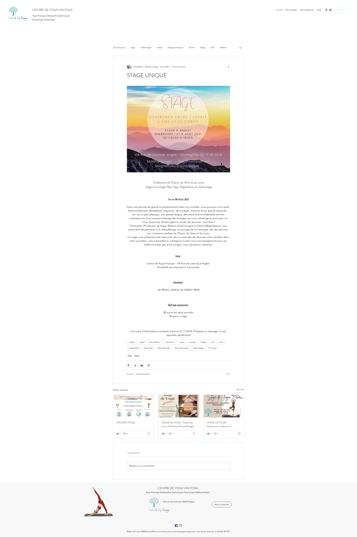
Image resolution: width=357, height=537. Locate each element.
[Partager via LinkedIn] (142, 365)
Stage (159, 47)
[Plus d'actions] (228, 66)
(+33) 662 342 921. (222, 531)
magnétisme (134, 348)
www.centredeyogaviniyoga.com (181, 531)
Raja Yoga (148, 348)
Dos (212, 47)
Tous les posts (119, 47)
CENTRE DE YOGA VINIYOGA (52, 10)
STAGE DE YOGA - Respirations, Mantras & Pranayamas (219, 424)
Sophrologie (146, 47)
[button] (240, 47)
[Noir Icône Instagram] (330, 10)
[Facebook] (326, 10)
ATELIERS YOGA (125, 422)
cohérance (169, 342)
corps (181, 342)
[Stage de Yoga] (224, 406)
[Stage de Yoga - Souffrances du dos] (178, 406)
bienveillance (155, 342)
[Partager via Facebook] (128, 365)
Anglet (132, 342)
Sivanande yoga (181, 348)
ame (221, 342)
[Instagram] (180, 525)
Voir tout (240, 389)
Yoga (133, 47)
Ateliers (223, 47)
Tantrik (192, 47)
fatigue (204, 342)
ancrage (192, 342)
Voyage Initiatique (175, 47)
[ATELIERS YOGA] (133, 406)
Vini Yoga (212, 348)
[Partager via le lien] (148, 365)
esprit (141, 342)
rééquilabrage (163, 348)
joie (213, 342)
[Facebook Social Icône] (176, 525)
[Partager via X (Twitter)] (135, 365)
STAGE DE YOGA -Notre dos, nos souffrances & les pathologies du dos (178, 424)
